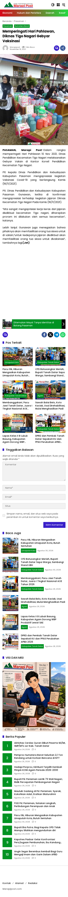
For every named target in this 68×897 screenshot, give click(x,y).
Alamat (19, 883)
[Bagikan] (62, 48)
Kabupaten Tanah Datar (48, 362)
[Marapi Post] (18, 4)
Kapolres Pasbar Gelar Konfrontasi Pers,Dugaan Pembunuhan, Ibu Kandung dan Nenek (37, 841)
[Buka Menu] (58, 5)
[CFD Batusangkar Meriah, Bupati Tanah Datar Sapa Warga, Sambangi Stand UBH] (50, 356)
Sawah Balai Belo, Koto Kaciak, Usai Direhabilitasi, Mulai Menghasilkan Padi (50, 405)
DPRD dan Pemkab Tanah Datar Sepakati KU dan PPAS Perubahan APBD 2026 (49, 439)
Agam (40, 395)
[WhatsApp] (62, 334)
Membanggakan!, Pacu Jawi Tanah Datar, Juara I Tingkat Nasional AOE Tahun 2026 (17, 405)
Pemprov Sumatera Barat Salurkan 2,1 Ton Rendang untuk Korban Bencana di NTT (38, 757)
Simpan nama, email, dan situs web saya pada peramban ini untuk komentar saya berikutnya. (33, 515)
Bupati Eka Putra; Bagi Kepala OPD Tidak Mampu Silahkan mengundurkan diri (37, 829)
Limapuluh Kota (12, 362)
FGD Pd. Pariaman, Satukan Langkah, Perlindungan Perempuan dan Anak (35, 805)
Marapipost (15, 47)
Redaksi (32, 883)
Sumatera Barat (22, 26)
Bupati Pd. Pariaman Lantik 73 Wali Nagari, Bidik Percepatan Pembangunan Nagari (38, 781)
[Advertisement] (34, 282)
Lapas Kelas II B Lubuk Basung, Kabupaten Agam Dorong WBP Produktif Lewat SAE (15, 439)
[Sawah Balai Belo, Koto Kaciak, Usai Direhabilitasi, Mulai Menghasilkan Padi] (50, 389)
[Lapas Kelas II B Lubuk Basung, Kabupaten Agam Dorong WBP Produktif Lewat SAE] (18, 423)
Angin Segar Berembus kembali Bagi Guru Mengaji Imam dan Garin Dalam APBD (38, 853)
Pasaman (7, 26)
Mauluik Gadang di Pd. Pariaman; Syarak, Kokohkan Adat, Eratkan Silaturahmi (37, 793)
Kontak (7, 883)
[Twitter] (50, 334)
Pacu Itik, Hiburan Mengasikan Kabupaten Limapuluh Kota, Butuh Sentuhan (16, 372)
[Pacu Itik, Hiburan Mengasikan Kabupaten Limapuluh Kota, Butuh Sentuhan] (18, 356)
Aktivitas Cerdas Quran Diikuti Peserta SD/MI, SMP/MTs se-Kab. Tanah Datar (39, 744)
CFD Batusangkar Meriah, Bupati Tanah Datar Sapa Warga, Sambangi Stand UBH (50, 372)
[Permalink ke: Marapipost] (6, 48)
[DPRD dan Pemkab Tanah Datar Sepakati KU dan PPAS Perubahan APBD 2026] (50, 423)
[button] (53, 5)
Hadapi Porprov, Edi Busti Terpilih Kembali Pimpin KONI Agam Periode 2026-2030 (38, 769)
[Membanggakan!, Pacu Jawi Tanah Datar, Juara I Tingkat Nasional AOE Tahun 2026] (18, 389)
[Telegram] (56, 334)
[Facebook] (44, 334)
